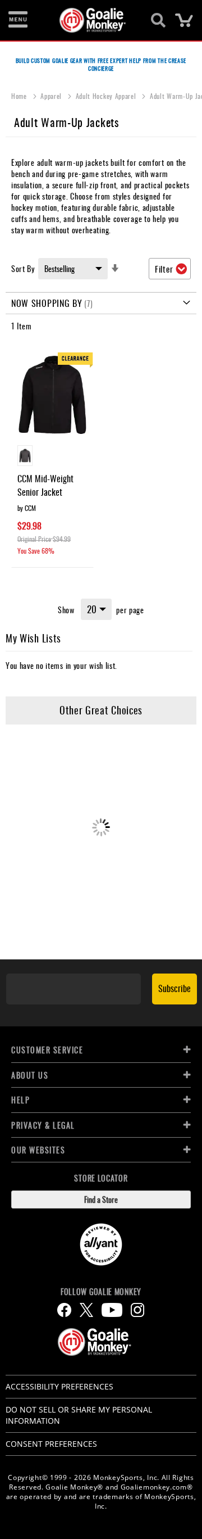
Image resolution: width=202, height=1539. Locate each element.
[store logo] (94, 20)
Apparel (52, 96)
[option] (25, 455)
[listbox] (52, 457)
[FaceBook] (64, 1310)
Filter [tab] (164, 268)
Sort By (23, 268)
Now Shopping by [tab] (46, 303)
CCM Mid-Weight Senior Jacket (45, 485)
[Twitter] (86, 1310)
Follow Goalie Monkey (101, 1291)
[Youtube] (112, 1310)
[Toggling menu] (17, 20)
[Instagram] (137, 1310)
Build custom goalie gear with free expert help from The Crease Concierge (101, 64)
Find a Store (101, 1199)
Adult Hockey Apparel (107, 96)
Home (20, 96)
